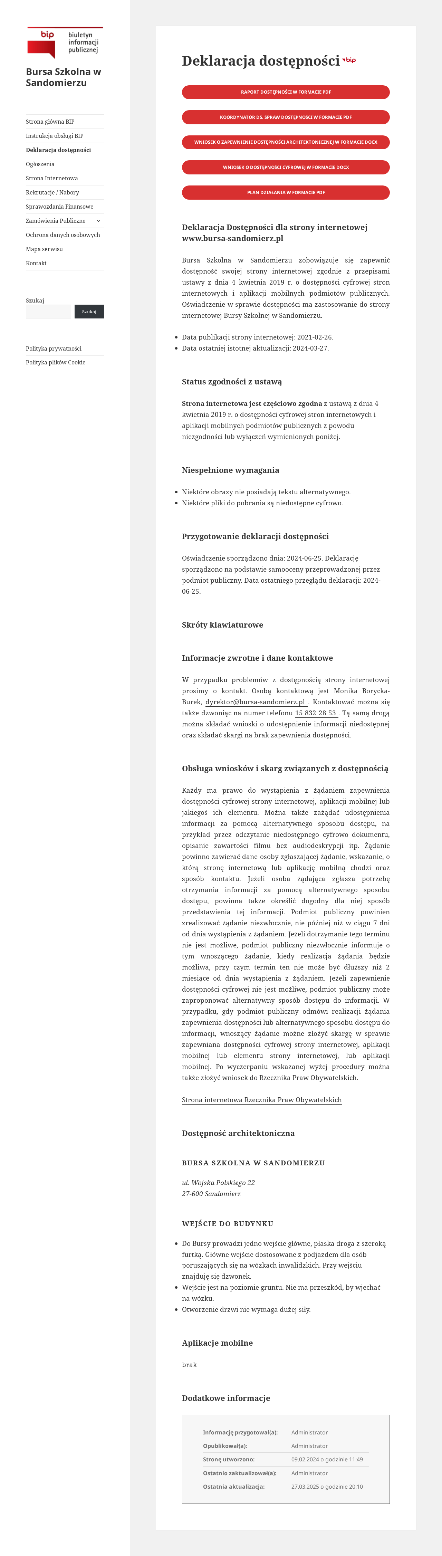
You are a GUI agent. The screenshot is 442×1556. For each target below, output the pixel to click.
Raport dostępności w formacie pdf (286, 92)
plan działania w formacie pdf (286, 192)
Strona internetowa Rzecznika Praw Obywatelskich (262, 1099)
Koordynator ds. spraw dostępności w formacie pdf (286, 117)
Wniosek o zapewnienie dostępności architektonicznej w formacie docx (285, 142)
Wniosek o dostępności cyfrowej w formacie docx (286, 167)
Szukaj (35, 300)
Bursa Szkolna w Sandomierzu (63, 77)
